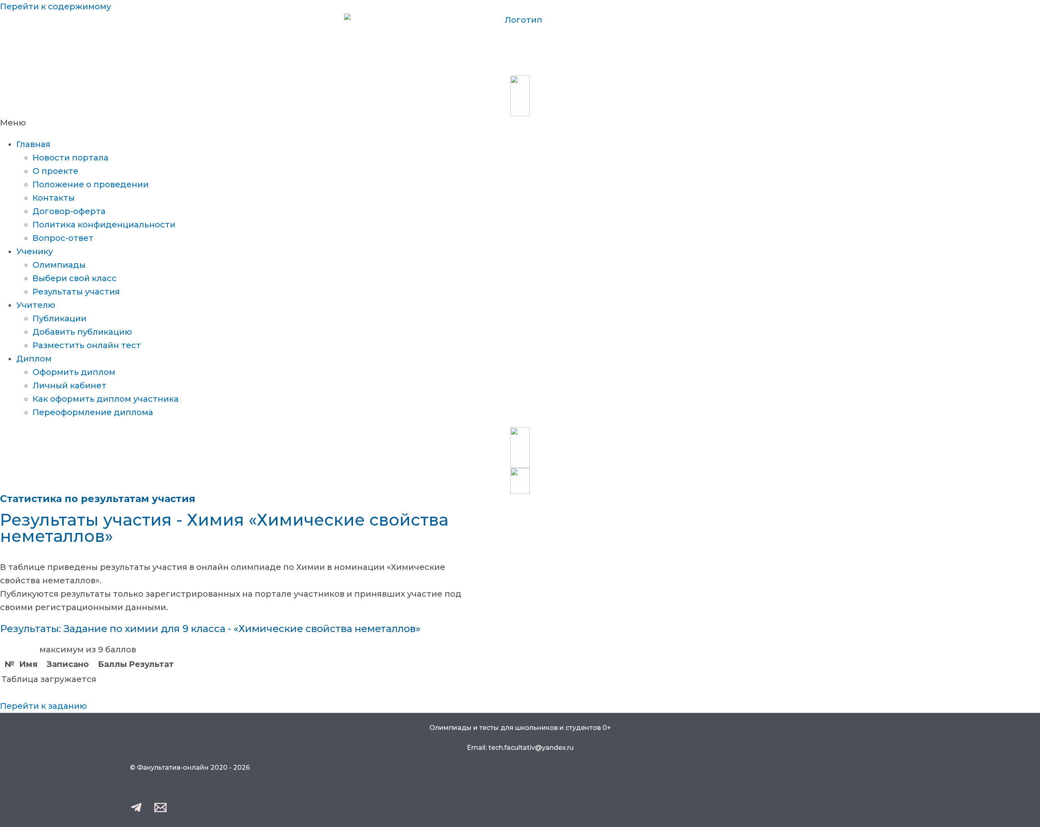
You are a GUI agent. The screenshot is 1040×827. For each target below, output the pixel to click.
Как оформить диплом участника (105, 399)
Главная (33, 144)
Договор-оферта (69, 211)
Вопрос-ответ (62, 238)
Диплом (34, 359)
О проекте (55, 171)
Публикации (59, 318)
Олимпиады (59, 265)
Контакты (53, 198)
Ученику (34, 251)
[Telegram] (136, 811)
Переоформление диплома (92, 412)
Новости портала (70, 157)
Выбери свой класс (74, 278)
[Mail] (160, 811)
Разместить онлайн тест (86, 345)
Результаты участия (76, 292)
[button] (520, 123)
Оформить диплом (73, 372)
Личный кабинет (69, 385)
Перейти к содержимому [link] (55, 6)
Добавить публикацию (82, 332)
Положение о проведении (90, 184)
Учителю (35, 305)
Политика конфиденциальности (104, 224)
